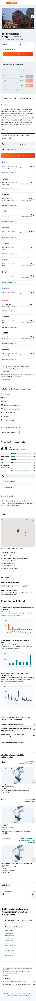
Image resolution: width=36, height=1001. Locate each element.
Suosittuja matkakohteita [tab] (11, 920)
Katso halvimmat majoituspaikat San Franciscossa (29, 801)
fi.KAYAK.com (7, 993)
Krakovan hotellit (9, 943)
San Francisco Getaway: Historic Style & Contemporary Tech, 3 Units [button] (17, 864)
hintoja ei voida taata (13, 973)
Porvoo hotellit (9, 938)
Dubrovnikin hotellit (10, 945)
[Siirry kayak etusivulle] (11, 3)
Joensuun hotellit (9, 953)
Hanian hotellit (9, 930)
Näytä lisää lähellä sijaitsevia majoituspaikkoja (27, 762)
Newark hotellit (9, 955)
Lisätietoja (6, 371)
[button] (3, 3)
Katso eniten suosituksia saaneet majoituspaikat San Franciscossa (27, 840)
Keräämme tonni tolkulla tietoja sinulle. (14, 981)
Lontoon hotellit (9, 948)
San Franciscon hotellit (18, 997)
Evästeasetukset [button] (5, 379)
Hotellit (14, 993)
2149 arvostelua (16, 36)
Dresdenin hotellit (9, 940)
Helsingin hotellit (9, 935)
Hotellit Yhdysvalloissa (12, 995)
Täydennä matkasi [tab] (26, 920)
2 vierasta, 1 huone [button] (9, 49)
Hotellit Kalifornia (23, 995)
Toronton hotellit (9, 950)
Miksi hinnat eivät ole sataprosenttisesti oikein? (17, 985)
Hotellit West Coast (6, 997)
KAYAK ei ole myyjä (8, 978)
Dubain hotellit (9, 933)
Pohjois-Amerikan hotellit (24, 993)
